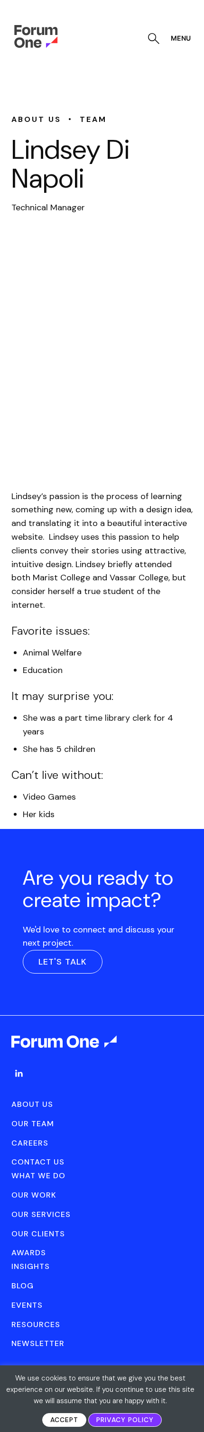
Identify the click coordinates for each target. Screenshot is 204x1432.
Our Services (41, 1214)
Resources (35, 1324)
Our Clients (38, 1234)
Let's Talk (62, 961)
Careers (29, 1143)
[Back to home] (64, 1050)
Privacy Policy (125, 1419)
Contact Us (38, 1162)
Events (27, 1305)
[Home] (35, 45)
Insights (30, 1266)
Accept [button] (64, 1419)
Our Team (32, 1124)
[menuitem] (19, 1083)
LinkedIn (19, 1073)
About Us (32, 1104)
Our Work (33, 1195)
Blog (22, 1286)
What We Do (38, 1176)
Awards (28, 1253)
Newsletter (38, 1343)
